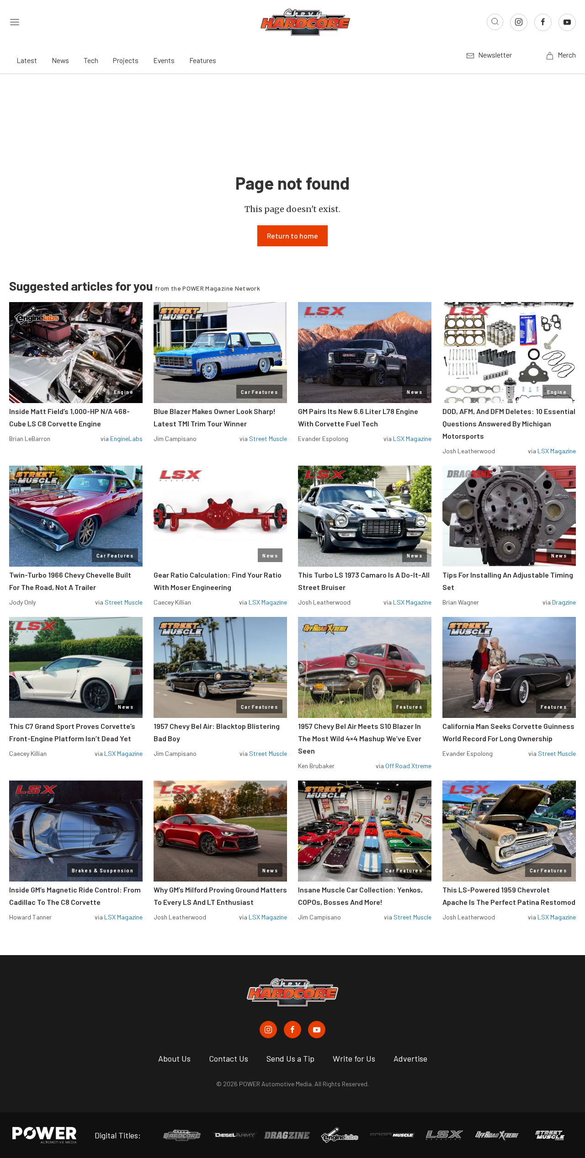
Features (202, 60)
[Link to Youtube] (567, 22)
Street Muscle (268, 438)
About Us (174, 1058)
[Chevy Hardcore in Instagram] (268, 1029)
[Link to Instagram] (518, 22)
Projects (125, 60)
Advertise (410, 1058)
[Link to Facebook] (543, 22)
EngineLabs (126, 438)
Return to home (292, 235)
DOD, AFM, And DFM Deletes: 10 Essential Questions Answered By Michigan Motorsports (508, 423)
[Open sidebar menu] (14, 22)
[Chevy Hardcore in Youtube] (316, 1029)
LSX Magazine (412, 438)
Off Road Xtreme (408, 766)
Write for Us (354, 1058)
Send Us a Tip (290, 1058)
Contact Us (228, 1058)
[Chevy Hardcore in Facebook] (292, 1029)
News (60, 60)
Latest (26, 60)
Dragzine (564, 602)
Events (164, 60)
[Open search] (495, 22)
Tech (91, 60)
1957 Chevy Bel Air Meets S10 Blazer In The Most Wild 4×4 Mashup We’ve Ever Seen (359, 738)
